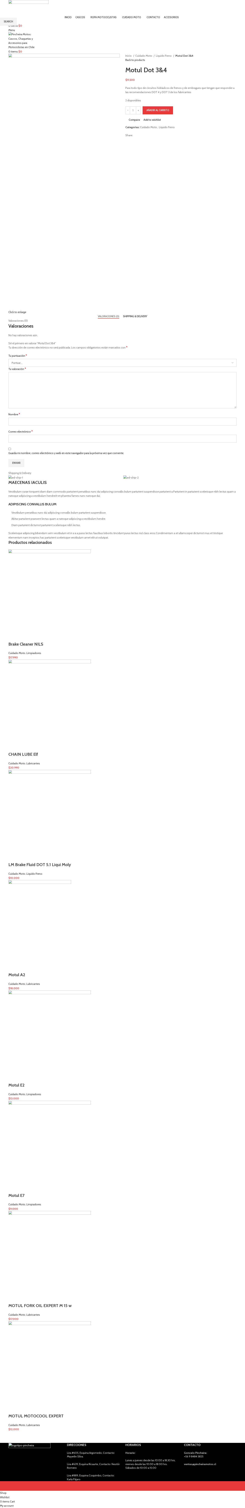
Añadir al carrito (157, 110)
